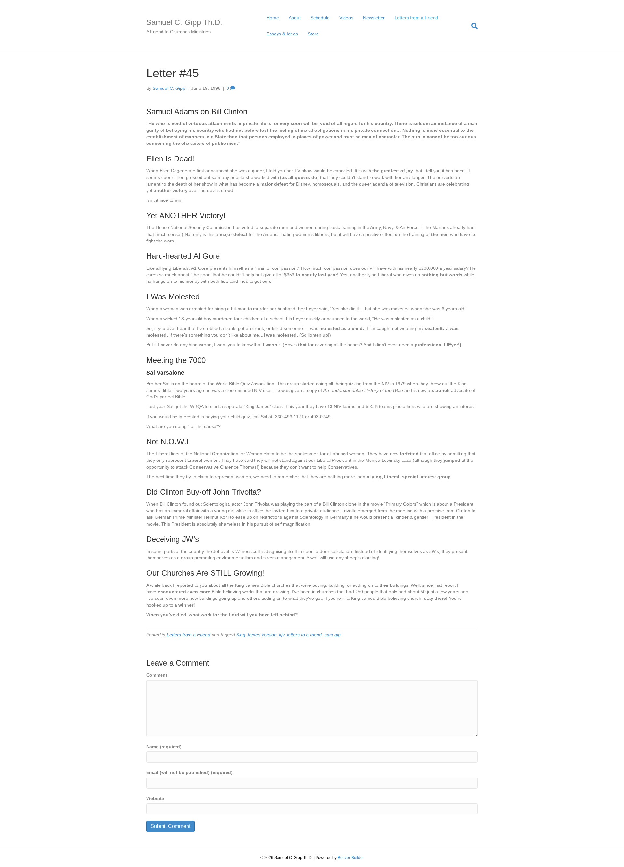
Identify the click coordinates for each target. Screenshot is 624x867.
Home (272, 17)
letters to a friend (304, 634)
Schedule (320, 17)
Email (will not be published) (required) (189, 772)
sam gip (332, 634)
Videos (346, 17)
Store (313, 33)
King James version (256, 634)
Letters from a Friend (416, 17)
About (295, 17)
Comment (156, 675)
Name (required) (164, 746)
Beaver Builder (351, 857)
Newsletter (374, 17)
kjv (281, 634)
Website (155, 798)
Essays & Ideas (282, 33)
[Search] (472, 26)
